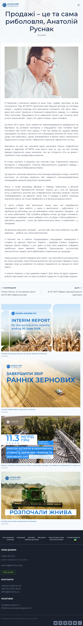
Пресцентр (42, 537)
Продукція (21, 537)
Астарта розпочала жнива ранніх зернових (18, 521)
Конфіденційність (10, 605)
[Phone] (60, 623)
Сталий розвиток (73, 537)
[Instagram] (70, 623)
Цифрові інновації (32, 539)
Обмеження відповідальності (16, 608)
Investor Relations (56, 537)
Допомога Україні (56, 539)
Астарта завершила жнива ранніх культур (18, 409)
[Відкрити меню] (79, 5)
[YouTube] (75, 623)
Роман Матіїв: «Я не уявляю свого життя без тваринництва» (18, 291)
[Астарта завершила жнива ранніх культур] (40, 383)
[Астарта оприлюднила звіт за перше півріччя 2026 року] (40, 327)
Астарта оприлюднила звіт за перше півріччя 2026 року (24, 354)
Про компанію (8, 537)
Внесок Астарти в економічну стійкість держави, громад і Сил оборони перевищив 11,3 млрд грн (41, 465)
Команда (10, 539)
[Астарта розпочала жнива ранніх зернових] (40, 495)
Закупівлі (31, 537)
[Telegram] (80, 623)
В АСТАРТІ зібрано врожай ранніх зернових (65, 291)
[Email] (55, 623)
